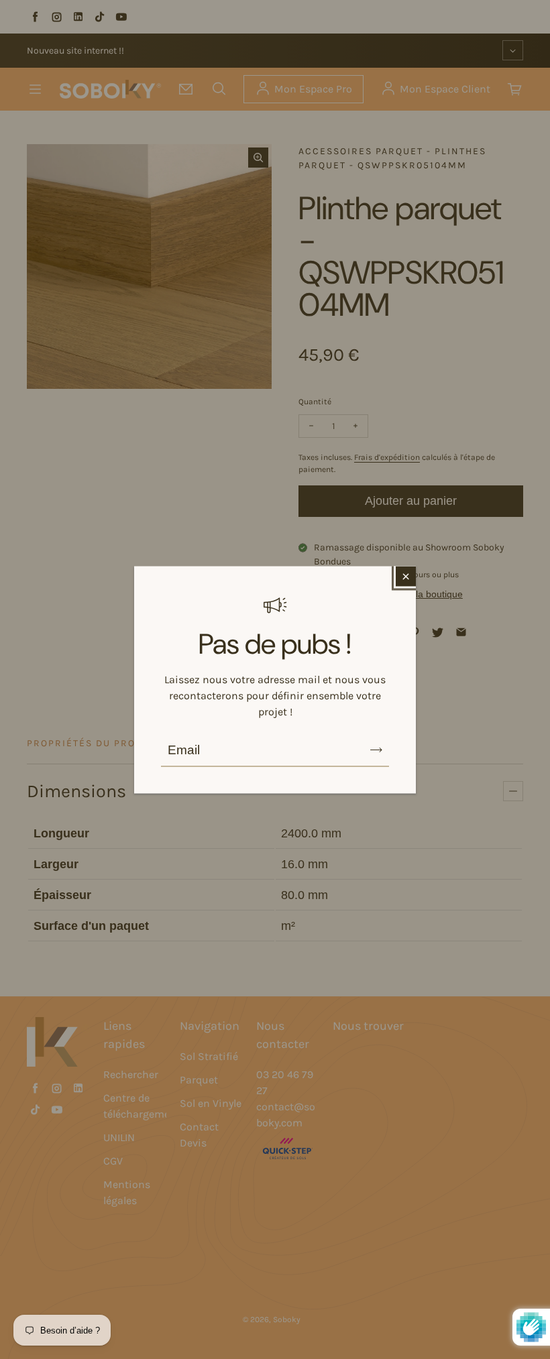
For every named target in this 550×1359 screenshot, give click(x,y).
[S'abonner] (376, 749)
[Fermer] (406, 576)
